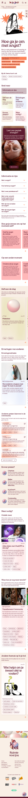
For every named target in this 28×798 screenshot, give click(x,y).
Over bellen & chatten (20, 761)
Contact (16, 767)
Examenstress (12, 628)
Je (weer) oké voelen (8, 560)
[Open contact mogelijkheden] (24, 794)
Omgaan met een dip (8, 563)
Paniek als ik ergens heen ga (9, 439)
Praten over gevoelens (8, 558)
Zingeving (16, 712)
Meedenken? (4, 764)
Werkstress (20, 628)
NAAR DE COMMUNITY (9, 460)
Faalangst (4, 79)
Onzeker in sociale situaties (15, 76)
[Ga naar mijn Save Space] (2, 3)
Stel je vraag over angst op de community (13, 452)
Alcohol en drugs (16, 569)
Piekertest (6, 319)
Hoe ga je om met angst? (8, 7)
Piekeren (4, 76)
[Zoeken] (23, 3)
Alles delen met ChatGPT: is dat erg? (13, 547)
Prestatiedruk (6, 631)
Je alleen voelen (7, 566)
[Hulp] (5, 3)
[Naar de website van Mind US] (7, 780)
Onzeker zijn (6, 642)
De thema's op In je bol (11, 6)
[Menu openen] (26, 3)
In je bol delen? (4, 767)
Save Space (4, 762)
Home (2, 6)
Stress (16, 563)
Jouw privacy (18, 764)
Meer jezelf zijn (13, 639)
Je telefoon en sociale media (9, 706)
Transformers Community (12, 609)
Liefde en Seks (6, 569)
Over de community (19, 762)
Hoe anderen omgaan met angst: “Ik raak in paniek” (12, 385)
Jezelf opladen (6, 701)
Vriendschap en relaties (8, 644)
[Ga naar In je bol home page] (14, 2)
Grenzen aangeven (7, 712)
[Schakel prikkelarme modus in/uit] (27, 16)
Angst (4, 338)
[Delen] (27, 14)
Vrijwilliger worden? (6, 765)
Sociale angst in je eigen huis (10, 426)
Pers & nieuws (18, 765)
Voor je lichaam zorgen (8, 709)
